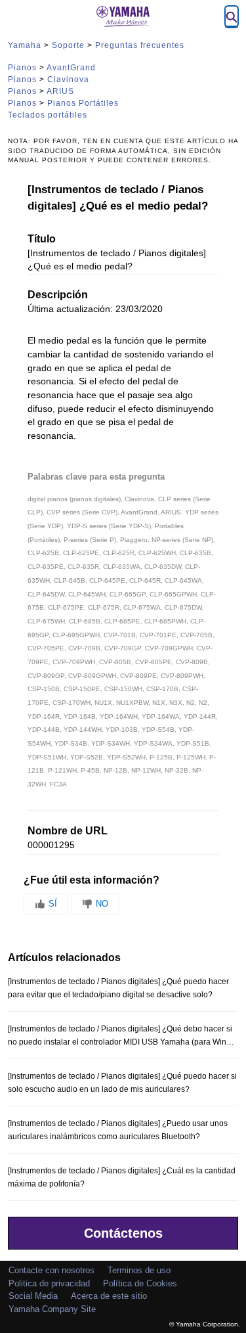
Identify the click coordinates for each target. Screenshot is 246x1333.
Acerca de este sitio (109, 1296)
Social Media (33, 1296)
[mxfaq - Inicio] (123, 16)
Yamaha (24, 45)
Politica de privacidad (49, 1283)
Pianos (22, 67)
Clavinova (68, 79)
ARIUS (60, 91)
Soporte (68, 45)
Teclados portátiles (47, 115)
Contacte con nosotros (51, 1270)
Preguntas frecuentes (139, 45)
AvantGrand (71, 67)
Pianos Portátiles (83, 103)
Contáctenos (123, 1233)
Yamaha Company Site (52, 1309)
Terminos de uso (139, 1270)
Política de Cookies (140, 1283)
